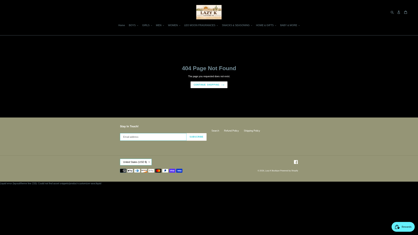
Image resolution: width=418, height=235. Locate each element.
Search (215, 130)
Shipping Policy (252, 130)
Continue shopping (206, 85)
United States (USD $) (135, 162)
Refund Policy (231, 130)
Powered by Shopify (289, 171)
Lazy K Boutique (272, 171)
